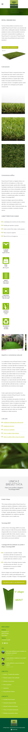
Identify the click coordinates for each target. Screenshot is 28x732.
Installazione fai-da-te (8, 426)
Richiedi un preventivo (8, 681)
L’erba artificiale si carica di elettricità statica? (15, 664)
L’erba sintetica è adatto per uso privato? (16, 658)
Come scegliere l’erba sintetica (11, 433)
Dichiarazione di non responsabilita (17, 727)
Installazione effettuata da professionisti (13, 422)
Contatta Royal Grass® (9, 699)
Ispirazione (6, 688)
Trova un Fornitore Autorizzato (10, 709)
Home (6, 11)
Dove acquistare (7, 684)
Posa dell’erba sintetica (9, 691)
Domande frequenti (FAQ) (9, 702)
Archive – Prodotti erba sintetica (16, 11)
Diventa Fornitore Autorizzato (10, 706)
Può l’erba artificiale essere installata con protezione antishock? (16, 652)
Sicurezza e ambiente (8, 429)
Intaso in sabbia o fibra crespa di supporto (13, 437)
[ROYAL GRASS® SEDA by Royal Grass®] (13, 113)
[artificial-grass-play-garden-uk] (12, 342)
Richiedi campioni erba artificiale (11, 677)
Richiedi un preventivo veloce (10, 713)
